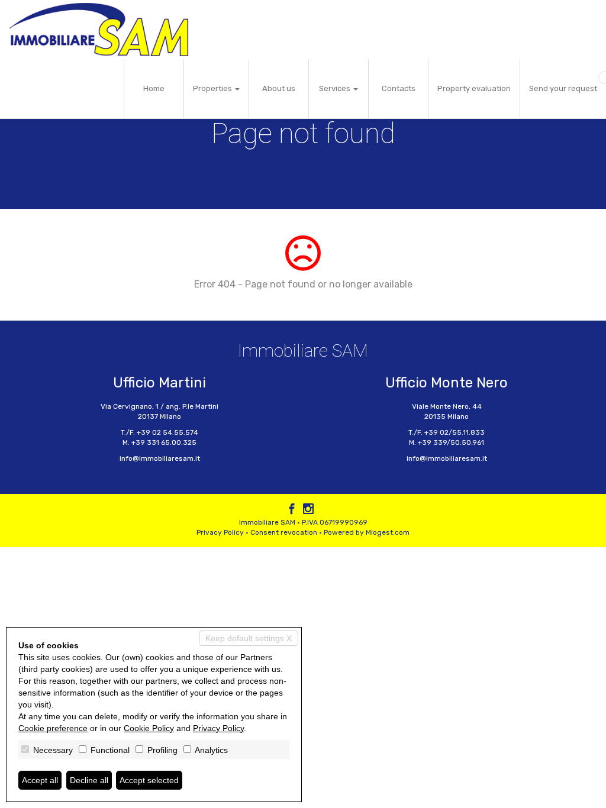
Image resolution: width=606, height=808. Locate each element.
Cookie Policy (149, 728)
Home (154, 88)
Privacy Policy (220, 532)
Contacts (398, 88)
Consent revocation (283, 532)
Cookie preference (53, 728)
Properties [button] (213, 88)
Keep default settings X (248, 638)
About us (278, 88)
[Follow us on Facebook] (291, 510)
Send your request (563, 88)
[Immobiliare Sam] (99, 29)
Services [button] (335, 88)
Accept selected (149, 780)
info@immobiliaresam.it (160, 458)
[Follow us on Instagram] (308, 510)
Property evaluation (474, 88)
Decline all (89, 780)
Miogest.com (388, 532)
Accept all (40, 780)
